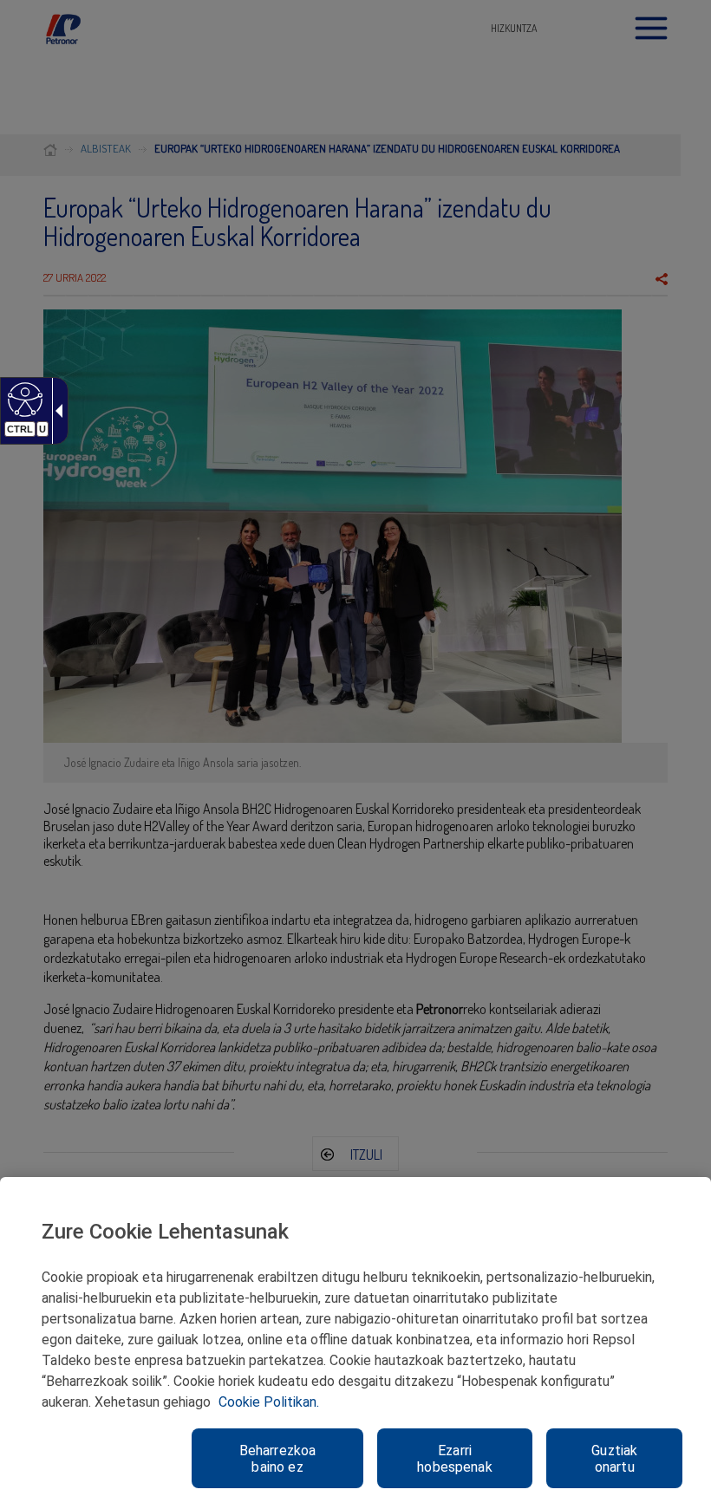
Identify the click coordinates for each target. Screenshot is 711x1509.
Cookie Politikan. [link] (269, 1402)
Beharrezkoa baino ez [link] (277, 1458)
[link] (23, 399)
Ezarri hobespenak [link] (454, 1458)
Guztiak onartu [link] (614, 1458)
